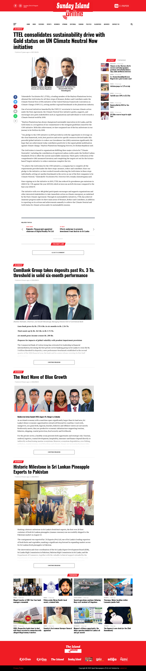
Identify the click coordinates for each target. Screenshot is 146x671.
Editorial (73, 24)
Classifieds (97, 24)
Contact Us (115, 24)
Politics (88, 24)
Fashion (81, 24)
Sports (49, 24)
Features (41, 24)
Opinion (64, 24)
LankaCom (123, 668)
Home (28, 24)
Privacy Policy (18, 668)
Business (57, 24)
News (34, 24)
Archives (106, 24)
